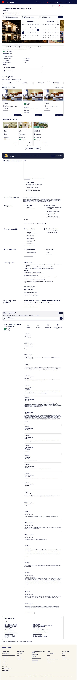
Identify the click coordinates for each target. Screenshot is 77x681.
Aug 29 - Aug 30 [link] (9, 83)
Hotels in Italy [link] (4, 660)
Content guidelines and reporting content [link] (53, 659)
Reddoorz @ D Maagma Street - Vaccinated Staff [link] (43, 625)
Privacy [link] (48, 655)
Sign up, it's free (59, 155)
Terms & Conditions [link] (50, 653)
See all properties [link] (8, 5)
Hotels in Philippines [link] (6, 653)
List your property (54, 2)
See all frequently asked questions (31, 306)
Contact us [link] (19, 657)
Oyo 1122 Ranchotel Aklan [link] (10, 630)
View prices (17, 115)
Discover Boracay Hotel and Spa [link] (11, 633)
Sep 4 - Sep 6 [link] (40, 83)
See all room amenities (28, 256)
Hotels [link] (4, 641)
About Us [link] (63, 653)
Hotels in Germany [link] (5, 670)
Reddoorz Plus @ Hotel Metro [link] (39, 626)
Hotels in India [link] (4, 664)
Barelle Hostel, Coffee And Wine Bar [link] (40, 631)
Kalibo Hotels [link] (19, 641)
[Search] (61, 318)
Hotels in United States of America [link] (8, 655)
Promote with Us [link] (35, 660)
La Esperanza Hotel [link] (37, 633)
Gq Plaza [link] (6, 637)
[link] (60, 6)
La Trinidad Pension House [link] (10, 636)
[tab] (6, 621)
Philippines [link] (8, 641)
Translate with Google (28, 346)
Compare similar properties (34, 148)
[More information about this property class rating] (7, 10)
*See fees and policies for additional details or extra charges (34, 223)
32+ (61, 41)
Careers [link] (63, 655)
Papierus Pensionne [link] (37, 628)
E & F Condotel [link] (7, 629)
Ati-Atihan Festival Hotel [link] (10, 635)
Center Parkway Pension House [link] (11, 624)
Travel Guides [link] (64, 657)
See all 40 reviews (7, 53)
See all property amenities (29, 245)
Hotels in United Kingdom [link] (6, 668)
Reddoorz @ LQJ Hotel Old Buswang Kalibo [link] (41, 629)
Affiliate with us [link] (35, 654)
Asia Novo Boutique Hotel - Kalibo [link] (40, 636)
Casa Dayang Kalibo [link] (9, 634)
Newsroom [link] (34, 656)
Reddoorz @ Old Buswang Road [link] (11, 626)
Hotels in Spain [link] (5, 662)
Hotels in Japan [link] (5, 657)
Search (60, 17)
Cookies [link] (48, 657)
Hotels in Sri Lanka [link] (5, 666)
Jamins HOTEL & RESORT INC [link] (38, 630)
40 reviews (6, 330)
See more (25, 193)
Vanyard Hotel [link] (7, 628)
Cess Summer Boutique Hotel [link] (11, 625)
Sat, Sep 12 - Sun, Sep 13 (29, 17)
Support (61, 2)
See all (4, 64)
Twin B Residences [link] (36, 624)
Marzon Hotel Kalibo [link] (9, 627)
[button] (28, 27)
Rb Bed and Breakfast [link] (37, 635)
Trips (66, 2)
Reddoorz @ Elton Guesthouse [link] (11, 631)
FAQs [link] (18, 655)
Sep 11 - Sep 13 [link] (56, 83)
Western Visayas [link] (13, 641)
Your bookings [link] (19, 653)
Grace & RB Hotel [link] (36, 627)
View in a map (27, 179)
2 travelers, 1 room (46, 17)
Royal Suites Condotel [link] (37, 634)
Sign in (73, 2)
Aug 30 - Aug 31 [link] (25, 83)
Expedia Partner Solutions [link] (36, 658)
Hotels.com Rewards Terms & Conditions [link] (52, 662)
